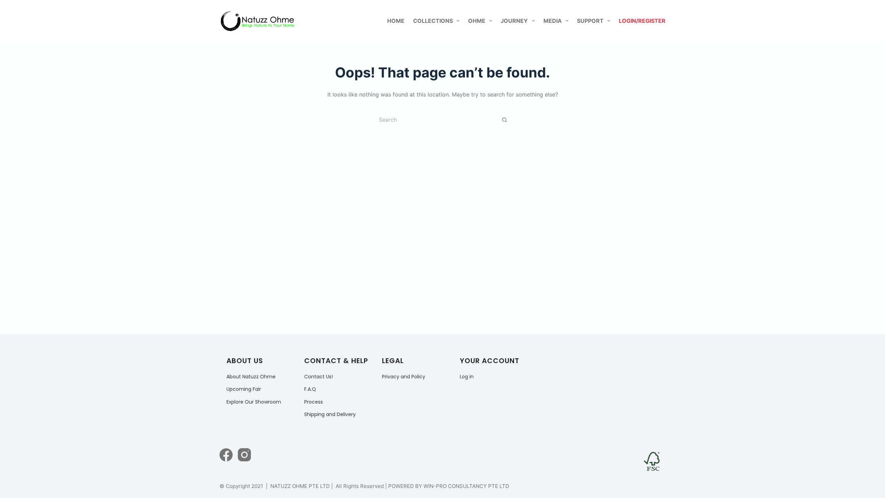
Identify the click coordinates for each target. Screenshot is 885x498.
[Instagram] (244, 454)
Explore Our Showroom (253, 401)
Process (313, 401)
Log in (467, 376)
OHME (476, 20)
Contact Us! (318, 376)
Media (552, 20)
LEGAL (393, 361)
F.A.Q (310, 389)
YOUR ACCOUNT (489, 361)
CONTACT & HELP (336, 361)
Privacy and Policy (403, 376)
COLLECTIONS (433, 20)
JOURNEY (514, 20)
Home (395, 20)
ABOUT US (244, 361)
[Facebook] (226, 454)
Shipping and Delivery (330, 414)
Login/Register (642, 20)
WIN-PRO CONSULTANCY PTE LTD (466, 486)
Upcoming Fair (243, 389)
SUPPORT (590, 20)
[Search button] (505, 120)
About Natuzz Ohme (251, 376)
